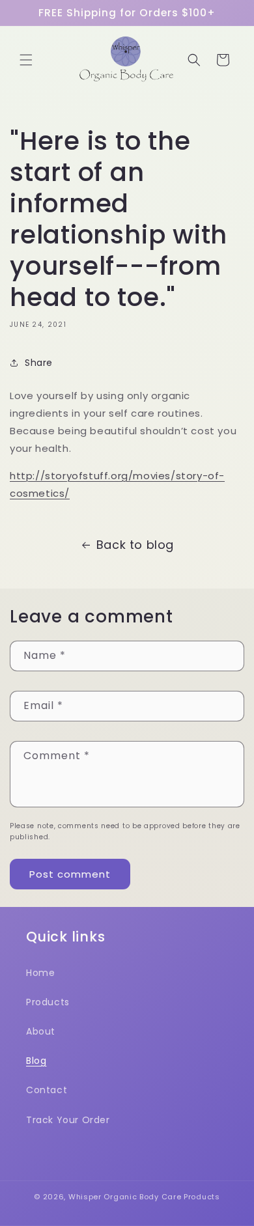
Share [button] (39, 362)
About (40, 1031)
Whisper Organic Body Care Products (144, 1196)
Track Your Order (68, 1119)
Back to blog (135, 544)
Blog (36, 1060)
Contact (46, 1089)
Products (48, 1002)
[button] (26, 60)
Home (40, 972)
